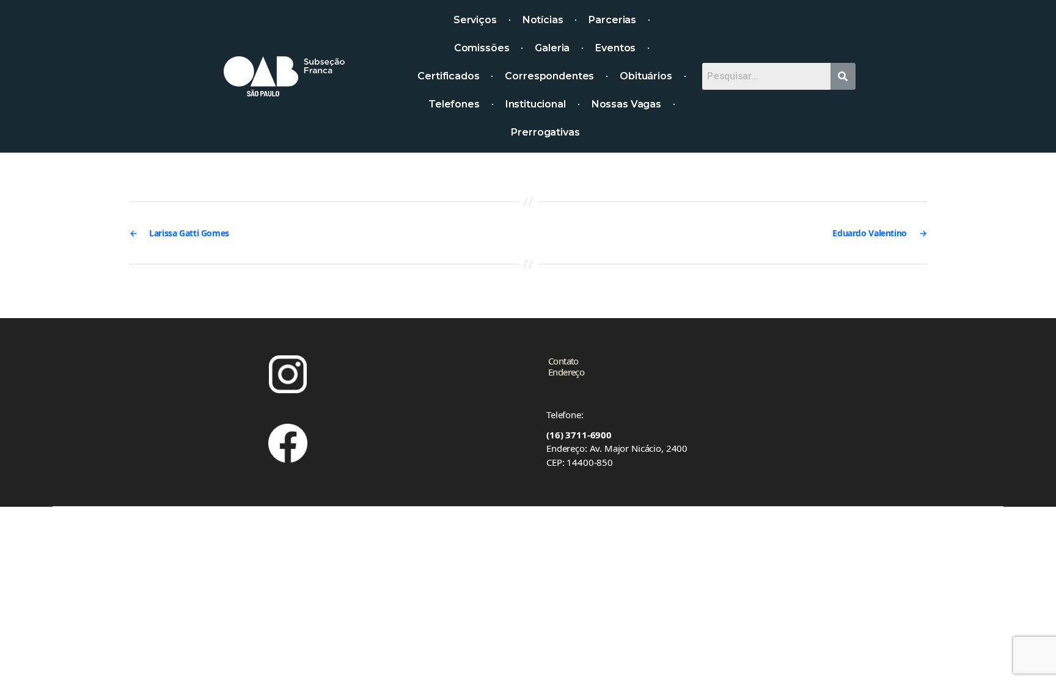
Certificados (448, 76)
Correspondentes (549, 76)
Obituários (646, 76)
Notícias (542, 20)
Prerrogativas (545, 132)
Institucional (535, 104)
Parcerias (612, 20)
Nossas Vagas (626, 104)
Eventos (615, 48)
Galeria (552, 48)
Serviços (475, 20)
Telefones (454, 104)
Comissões (482, 48)
